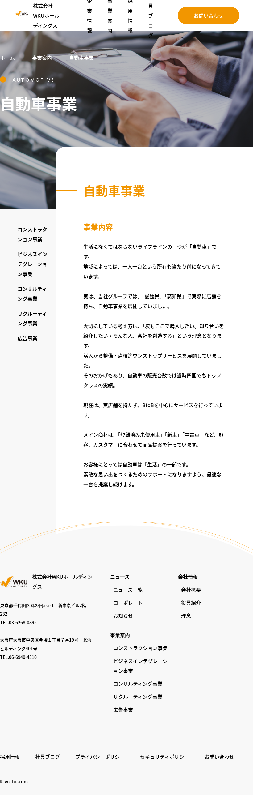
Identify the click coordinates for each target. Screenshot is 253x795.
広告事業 (27, 338)
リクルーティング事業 (137, 696)
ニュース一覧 (128, 589)
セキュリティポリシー (164, 756)
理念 (186, 615)
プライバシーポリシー (100, 756)
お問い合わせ (208, 15)
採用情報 (10, 756)
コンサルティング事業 (137, 683)
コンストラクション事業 (140, 647)
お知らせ (123, 615)
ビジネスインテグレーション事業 (32, 263)
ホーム (7, 57)
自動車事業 (81, 57)
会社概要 (191, 589)
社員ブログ (47, 756)
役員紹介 (191, 602)
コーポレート (128, 602)
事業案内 (42, 57)
